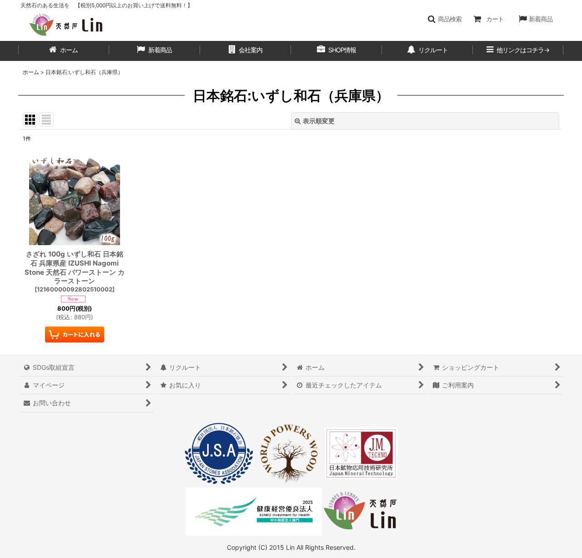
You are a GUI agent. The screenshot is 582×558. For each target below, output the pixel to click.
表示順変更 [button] (319, 121)
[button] (444, 19)
